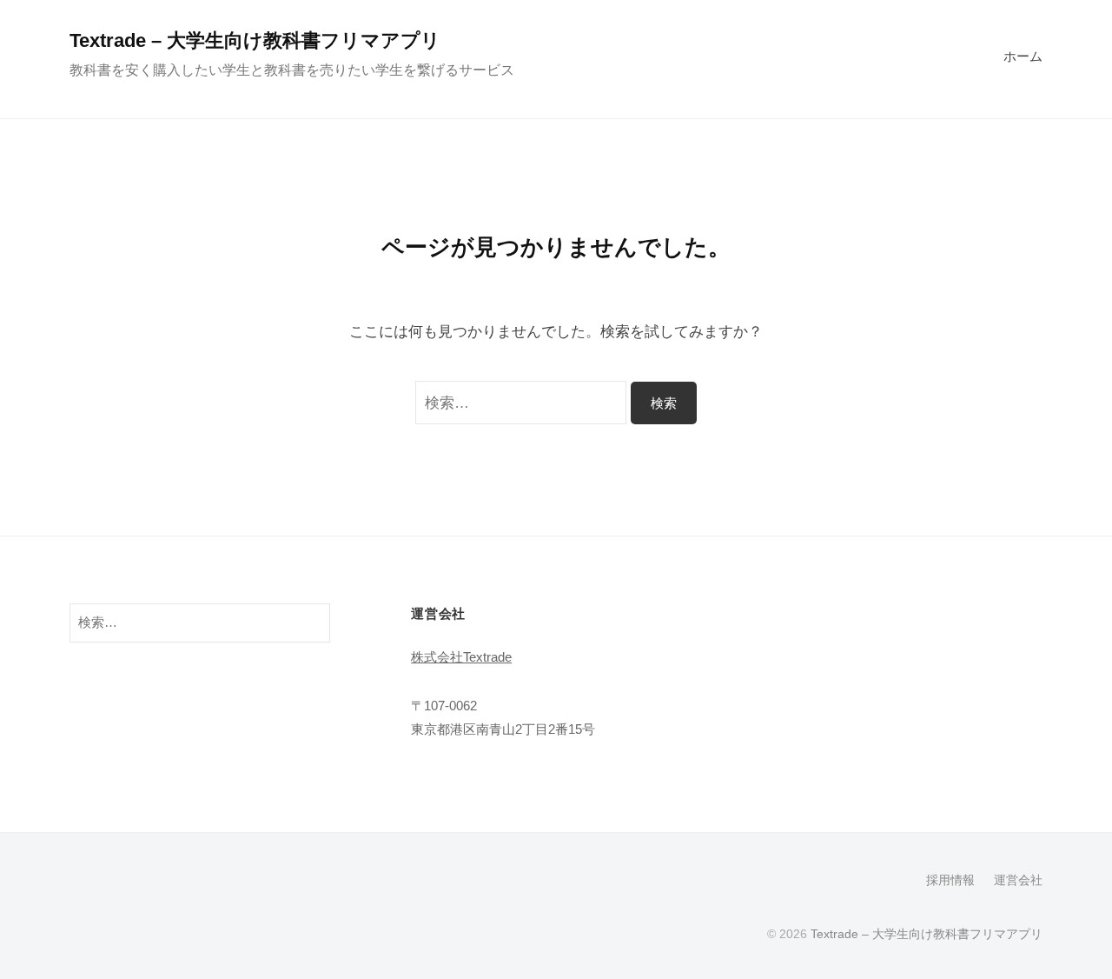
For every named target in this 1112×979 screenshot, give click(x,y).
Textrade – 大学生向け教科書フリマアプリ (255, 40)
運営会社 (1018, 880)
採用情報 (950, 880)
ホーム (1022, 56)
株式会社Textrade (461, 656)
